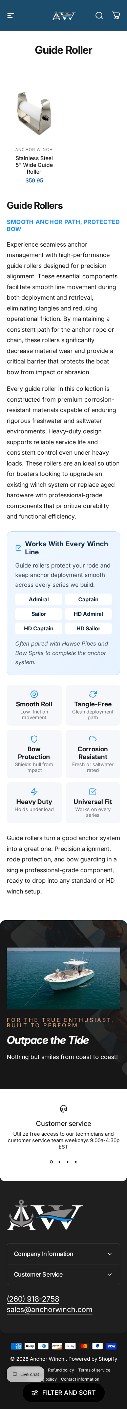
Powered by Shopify (92, 1359)
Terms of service (94, 1370)
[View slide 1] (51, 1162)
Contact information (80, 1379)
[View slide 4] (76, 1162)
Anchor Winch (34, 149)
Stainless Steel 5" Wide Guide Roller (34, 165)
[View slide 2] (60, 1162)
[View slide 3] (68, 1162)
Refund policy (61, 1370)
